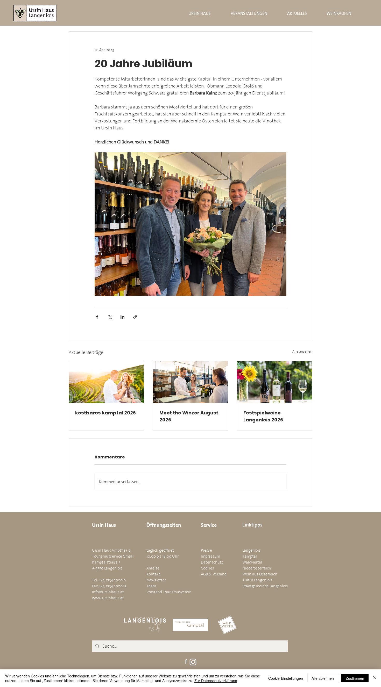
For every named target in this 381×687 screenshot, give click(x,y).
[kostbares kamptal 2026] (106, 382)
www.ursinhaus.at (108, 598)
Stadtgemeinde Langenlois (265, 586)
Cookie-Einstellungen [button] (285, 678)
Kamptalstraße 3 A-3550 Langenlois (107, 565)
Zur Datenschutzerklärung (215, 680)
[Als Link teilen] (135, 316)
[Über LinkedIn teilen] (122, 316)
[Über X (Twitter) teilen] (109, 316)
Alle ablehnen (323, 678)
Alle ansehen (302, 351)
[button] (194, 13)
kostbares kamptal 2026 (105, 413)
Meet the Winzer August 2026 (188, 416)
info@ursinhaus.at (108, 592)
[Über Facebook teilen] (97, 316)
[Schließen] (375, 678)
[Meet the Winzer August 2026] (190, 382)
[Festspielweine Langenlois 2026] (274, 382)
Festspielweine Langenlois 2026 (263, 416)
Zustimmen (355, 678)
